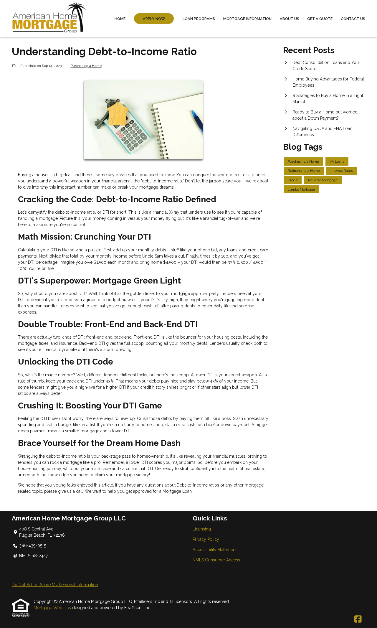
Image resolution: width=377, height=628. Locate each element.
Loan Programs (199, 19)
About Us (289, 19)
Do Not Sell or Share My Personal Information (55, 584)
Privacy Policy (206, 539)
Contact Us (353, 19)
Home (120, 19)
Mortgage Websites (53, 607)
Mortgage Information (247, 19)
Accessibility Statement (215, 549)
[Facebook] (358, 619)
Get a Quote (320, 19)
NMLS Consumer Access (216, 560)
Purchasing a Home (86, 66)
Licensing (202, 529)
